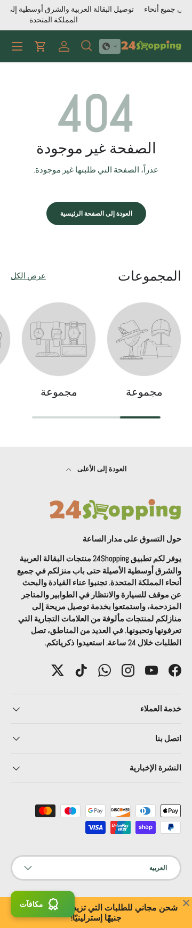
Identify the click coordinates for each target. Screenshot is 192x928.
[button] (110, 46)
